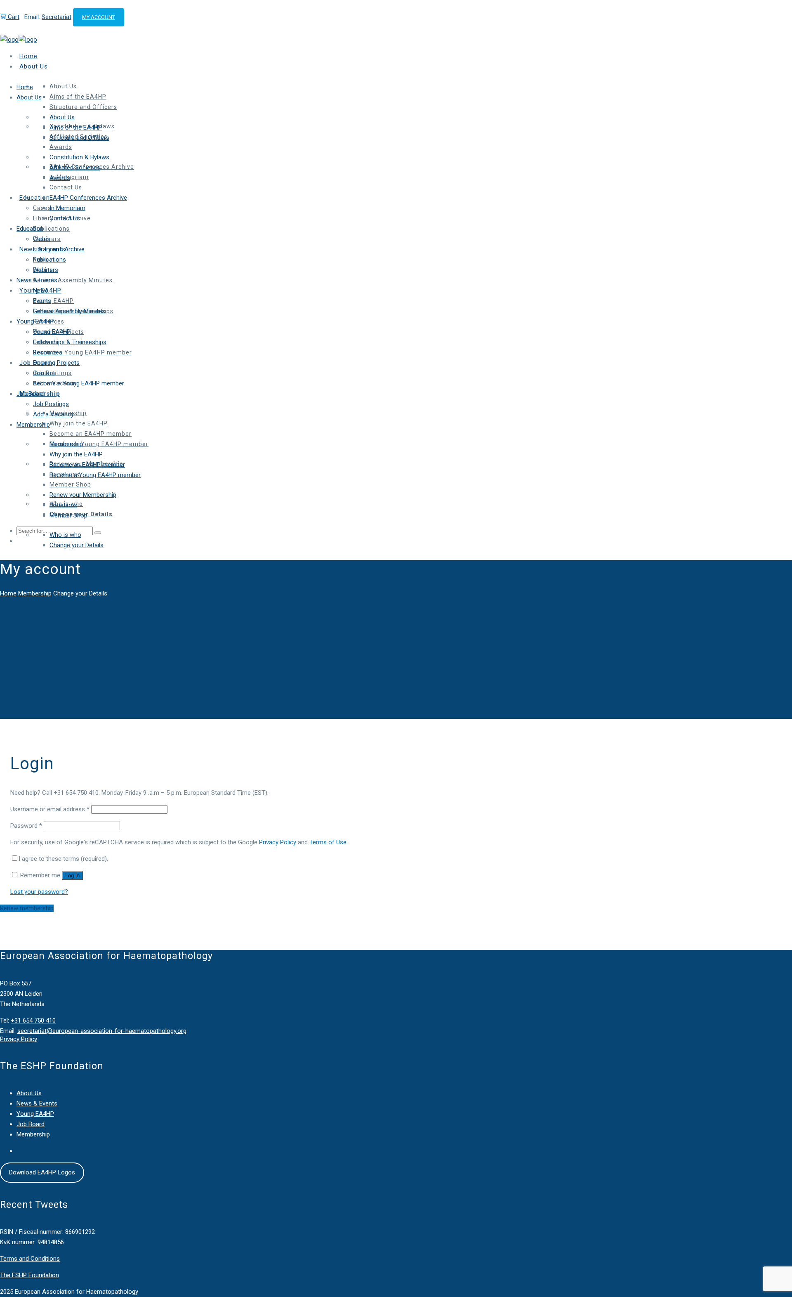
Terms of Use (327, 842)
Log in (72, 875)
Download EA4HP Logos (42, 1172)
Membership (35, 593)
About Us (29, 1093)
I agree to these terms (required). (63, 858)
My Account (98, 17)
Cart (12, 17)
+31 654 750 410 (33, 1020)
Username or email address (50, 809)
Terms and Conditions (30, 1258)
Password (26, 825)
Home (8, 593)
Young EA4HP (35, 1113)
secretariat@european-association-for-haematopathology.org (101, 1031)
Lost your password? (39, 891)
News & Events (36, 1103)
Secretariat (56, 17)
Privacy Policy (277, 842)
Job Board (30, 1124)
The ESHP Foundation (29, 1275)
